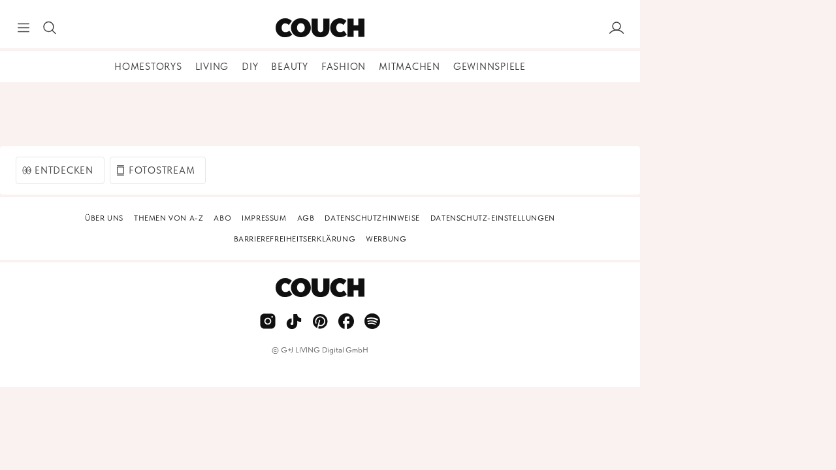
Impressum (264, 218)
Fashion (343, 66)
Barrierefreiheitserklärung (295, 238)
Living (212, 66)
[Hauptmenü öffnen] (23, 28)
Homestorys (148, 66)
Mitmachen (409, 66)
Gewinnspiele (489, 66)
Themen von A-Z (168, 218)
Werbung (386, 238)
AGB (306, 218)
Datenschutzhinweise (372, 218)
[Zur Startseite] (320, 28)
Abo (222, 218)
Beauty (289, 66)
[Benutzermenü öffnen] (616, 28)
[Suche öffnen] (49, 28)
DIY (250, 66)
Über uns (104, 218)
